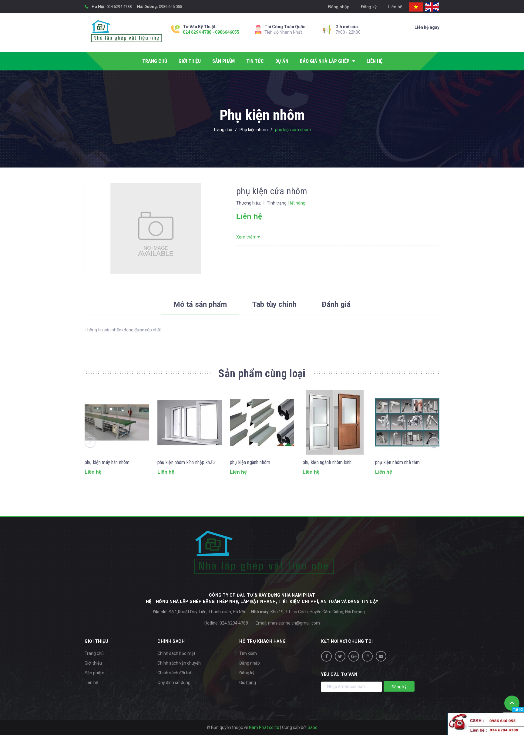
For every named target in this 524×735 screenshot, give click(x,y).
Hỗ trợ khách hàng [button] (262, 641)
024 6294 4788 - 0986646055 (211, 32)
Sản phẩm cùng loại (261, 373)
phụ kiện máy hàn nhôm (107, 462)
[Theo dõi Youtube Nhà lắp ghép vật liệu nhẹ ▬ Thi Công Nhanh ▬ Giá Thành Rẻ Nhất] (381, 656)
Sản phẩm (94, 672)
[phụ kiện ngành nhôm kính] (335, 422)
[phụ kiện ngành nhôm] (262, 422)
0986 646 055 (170, 6)
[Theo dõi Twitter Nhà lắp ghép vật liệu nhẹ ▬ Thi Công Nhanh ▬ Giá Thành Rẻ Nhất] (340, 656)
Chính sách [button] (171, 641)
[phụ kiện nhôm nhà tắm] (407, 422)
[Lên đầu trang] (511, 703)
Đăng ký (369, 6)
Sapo (312, 727)
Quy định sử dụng (173, 682)
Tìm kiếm (248, 653)
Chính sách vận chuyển (179, 663)
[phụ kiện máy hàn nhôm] (117, 422)
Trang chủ (94, 653)
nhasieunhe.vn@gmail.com (294, 623)
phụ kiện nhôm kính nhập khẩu (186, 462)
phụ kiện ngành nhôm (250, 462)
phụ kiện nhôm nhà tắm (397, 462)
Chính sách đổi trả (174, 672)
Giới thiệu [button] (96, 641)
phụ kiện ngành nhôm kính (327, 462)
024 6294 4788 (119, 6)
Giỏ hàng (247, 682)
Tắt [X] (518, 710)
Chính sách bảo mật (176, 653)
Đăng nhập (338, 6)
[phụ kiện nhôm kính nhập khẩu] (189, 422)
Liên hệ (395, 6)
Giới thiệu (93, 663)
